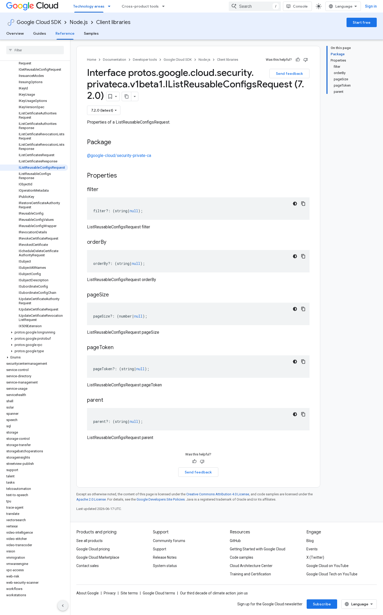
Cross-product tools (140, 6)
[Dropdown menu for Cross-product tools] (165, 6)
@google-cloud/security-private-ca (119, 155)
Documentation (114, 60)
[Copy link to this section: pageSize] (114, 295)
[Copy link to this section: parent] (108, 400)
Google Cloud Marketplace (97, 557)
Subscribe (322, 604)
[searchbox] (35, 50)
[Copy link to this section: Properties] (124, 176)
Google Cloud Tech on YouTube (331, 574)
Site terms (129, 593)
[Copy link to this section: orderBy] (111, 242)
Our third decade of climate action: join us (214, 593)
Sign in (371, 6)
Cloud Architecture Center (251, 566)
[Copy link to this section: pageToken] (119, 348)
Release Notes (165, 557)
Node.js (79, 22)
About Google (87, 593)
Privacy (110, 593)
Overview (15, 33)
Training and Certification (250, 574)
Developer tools (145, 60)
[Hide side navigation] (63, 605)
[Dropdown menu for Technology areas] (110, 6)
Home (91, 60)
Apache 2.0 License (91, 499)
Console (300, 6)
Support (159, 549)
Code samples (241, 557)
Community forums (169, 541)
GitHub (235, 541)
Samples (91, 33)
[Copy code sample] (303, 203)
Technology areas (88, 6)
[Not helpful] (306, 60)
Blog (310, 541)
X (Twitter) (315, 557)
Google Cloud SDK (39, 22)
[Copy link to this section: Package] (116, 142)
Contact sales (87, 566)
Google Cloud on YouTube (327, 566)
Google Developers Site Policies (161, 499)
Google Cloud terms (159, 593)
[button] (34, 332)
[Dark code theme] (295, 203)
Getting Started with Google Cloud (257, 549)
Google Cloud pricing (93, 549)
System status (165, 566)
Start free (361, 22)
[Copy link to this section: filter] (103, 190)
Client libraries (113, 22)
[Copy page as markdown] (126, 96)
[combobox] (255, 6)
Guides (39, 33)
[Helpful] (298, 60)
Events (312, 549)
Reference (65, 33)
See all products (89, 541)
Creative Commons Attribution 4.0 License (217, 494)
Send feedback (289, 73)
